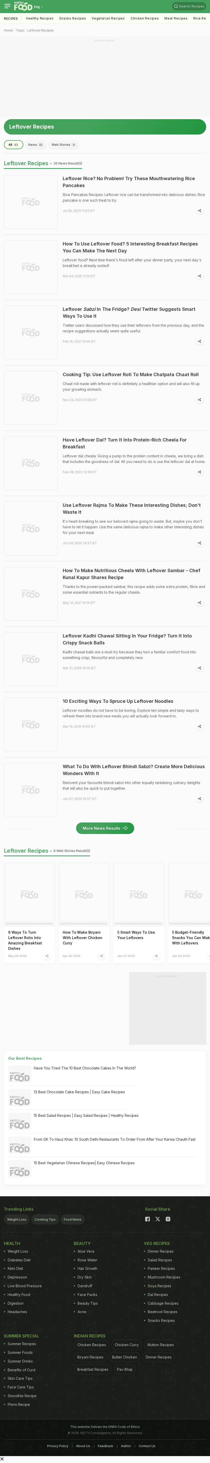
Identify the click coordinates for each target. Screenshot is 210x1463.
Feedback (105, 1446)
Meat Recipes (175, 18)
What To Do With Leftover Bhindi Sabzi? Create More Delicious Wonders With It (134, 770)
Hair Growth (87, 1268)
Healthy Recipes (40, 18)
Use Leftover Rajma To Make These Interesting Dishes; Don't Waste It (132, 508)
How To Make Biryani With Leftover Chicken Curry (82, 937)
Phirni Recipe (19, 1404)
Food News (72, 1219)
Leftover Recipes (40, 30)
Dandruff (85, 1286)
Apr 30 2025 (71, 955)
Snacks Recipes (72, 18)
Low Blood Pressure (25, 1286)
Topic (20, 30)
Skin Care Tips (20, 1378)
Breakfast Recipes (92, 1369)
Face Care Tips (21, 1387)
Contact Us (147, 1446)
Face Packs (87, 1294)
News (35, 144)
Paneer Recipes (161, 1268)
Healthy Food (19, 1294)
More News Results (101, 828)
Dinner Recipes (161, 1251)
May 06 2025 (17, 955)
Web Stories (63, 144)
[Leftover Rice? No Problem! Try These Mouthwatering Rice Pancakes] (31, 202)
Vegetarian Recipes (108, 18)
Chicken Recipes (145, 18)
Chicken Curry (127, 1345)
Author (126, 1446)
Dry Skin (85, 1277)
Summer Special (21, 1335)
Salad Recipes (160, 1260)
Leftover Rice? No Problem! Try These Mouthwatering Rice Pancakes (129, 182)
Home (8, 30)
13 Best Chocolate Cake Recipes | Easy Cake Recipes (79, 1092)
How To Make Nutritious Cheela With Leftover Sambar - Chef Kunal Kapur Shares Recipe (131, 574)
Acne (82, 1312)
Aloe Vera (86, 1251)
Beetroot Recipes (162, 1312)
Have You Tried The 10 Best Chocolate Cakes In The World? (85, 1068)
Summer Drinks (20, 1361)
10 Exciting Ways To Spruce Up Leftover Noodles (118, 701)
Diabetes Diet (19, 1260)
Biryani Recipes (90, 1357)
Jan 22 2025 (126, 955)
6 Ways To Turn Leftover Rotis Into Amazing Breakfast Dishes (25, 940)
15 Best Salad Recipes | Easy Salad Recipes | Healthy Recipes (86, 1115)
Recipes (11, 18)
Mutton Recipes (161, 1345)
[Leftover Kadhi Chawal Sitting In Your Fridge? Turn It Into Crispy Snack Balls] (31, 659)
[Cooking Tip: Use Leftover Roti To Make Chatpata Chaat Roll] (31, 398)
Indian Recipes (90, 1335)
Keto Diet (15, 1268)
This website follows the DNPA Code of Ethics (105, 1427)
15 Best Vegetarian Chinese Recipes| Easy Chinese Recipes (84, 1163)
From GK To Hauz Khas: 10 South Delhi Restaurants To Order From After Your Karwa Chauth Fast (114, 1139)
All (13, 144)
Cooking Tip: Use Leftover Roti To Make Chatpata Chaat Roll (131, 374)
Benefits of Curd (21, 1370)
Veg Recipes (157, 1243)
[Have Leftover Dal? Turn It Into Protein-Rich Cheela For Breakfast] (31, 463)
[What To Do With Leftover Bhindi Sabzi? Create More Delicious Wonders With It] (31, 790)
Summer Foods (20, 1352)
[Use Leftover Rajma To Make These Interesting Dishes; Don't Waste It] (31, 528)
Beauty (82, 1243)
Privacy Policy (57, 1446)
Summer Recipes (22, 1344)
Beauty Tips (88, 1303)
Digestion (16, 1303)
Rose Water (87, 1260)
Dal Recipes (158, 1294)
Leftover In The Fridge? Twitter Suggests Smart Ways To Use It (129, 312)
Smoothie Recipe (22, 1396)
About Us (83, 1446)
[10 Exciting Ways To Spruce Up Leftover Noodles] (31, 724)
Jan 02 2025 (181, 955)
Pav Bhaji (124, 1369)
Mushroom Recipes (164, 1277)
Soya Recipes (159, 1286)
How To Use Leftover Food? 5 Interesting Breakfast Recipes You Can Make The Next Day (130, 247)
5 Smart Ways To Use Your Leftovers (136, 935)
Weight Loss (16, 1219)
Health (12, 1243)
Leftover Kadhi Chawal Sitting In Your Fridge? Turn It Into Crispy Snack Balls (127, 639)
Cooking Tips (45, 1219)
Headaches (17, 1312)
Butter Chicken (124, 1357)
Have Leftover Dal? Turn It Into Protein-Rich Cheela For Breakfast (125, 443)
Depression (17, 1277)
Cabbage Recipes (163, 1303)
